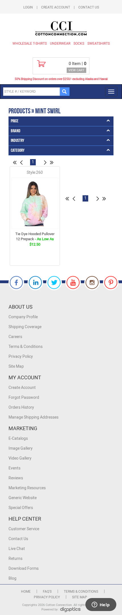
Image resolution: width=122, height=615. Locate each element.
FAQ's (47, 592)
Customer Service (24, 529)
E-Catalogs (18, 438)
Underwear (60, 44)
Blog (12, 578)
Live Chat (17, 548)
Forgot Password (24, 397)
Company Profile (23, 317)
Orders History (21, 407)
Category (17, 150)
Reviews (16, 478)
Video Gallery (20, 458)
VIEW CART (76, 70)
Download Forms (24, 568)
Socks (78, 44)
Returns (15, 558)
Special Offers (21, 507)
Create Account (55, 7)
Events (14, 468)
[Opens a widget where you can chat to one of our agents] (100, 605)
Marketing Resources (27, 488)
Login (28, 7)
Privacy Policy (21, 356)
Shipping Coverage (25, 326)
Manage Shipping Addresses (33, 417)
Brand (15, 131)
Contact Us (88, 7)
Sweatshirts (98, 44)
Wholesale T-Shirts (29, 44)
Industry (17, 140)
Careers (15, 336)
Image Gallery (21, 448)
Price (14, 121)
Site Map (16, 366)
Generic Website (23, 497)
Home (26, 592)
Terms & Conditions (26, 346)
